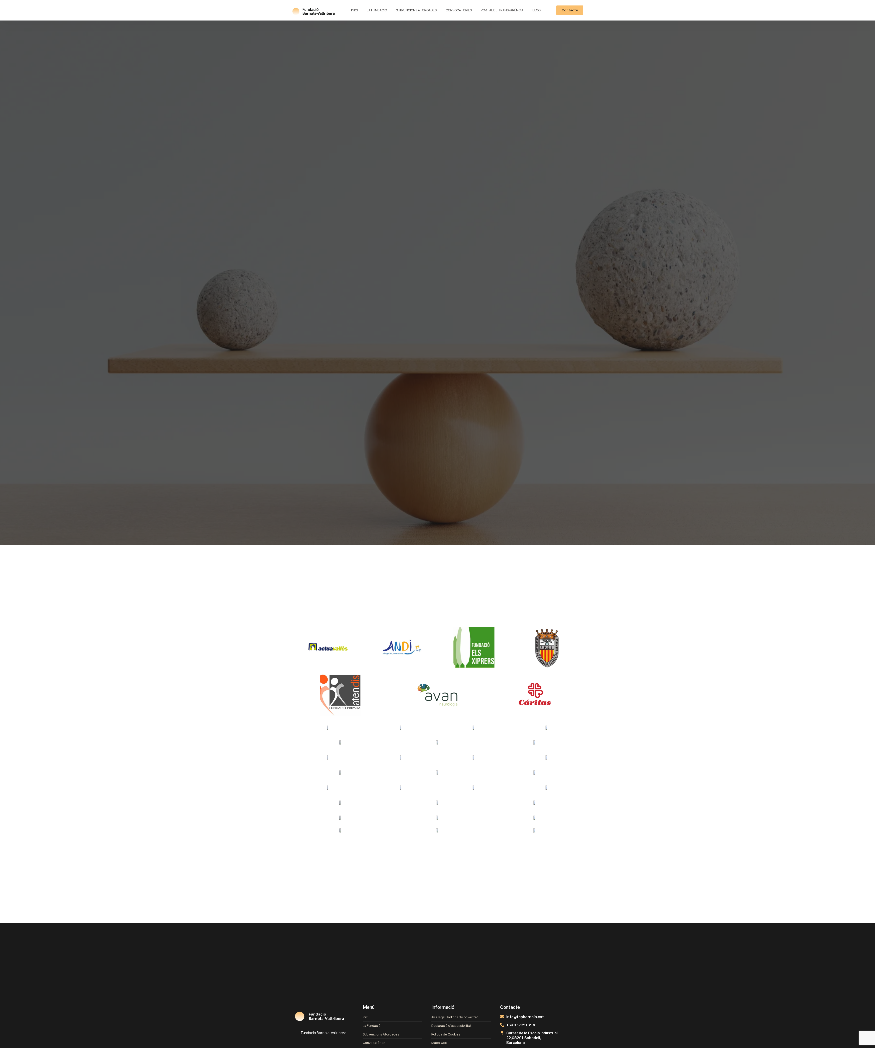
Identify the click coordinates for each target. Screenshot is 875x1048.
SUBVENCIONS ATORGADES (416, 10)
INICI (354, 10)
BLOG (536, 10)
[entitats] (328, 647)
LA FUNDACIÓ (377, 10)
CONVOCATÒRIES (459, 10)
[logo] (313, 10)
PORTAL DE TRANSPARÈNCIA (502, 10)
